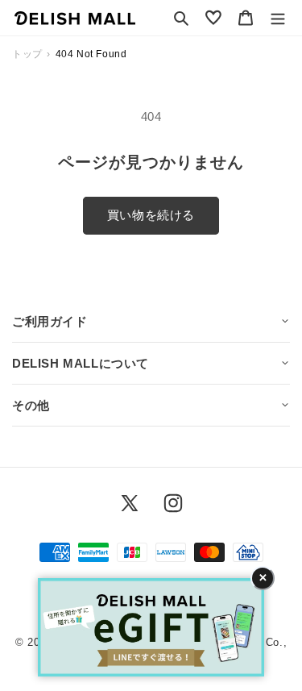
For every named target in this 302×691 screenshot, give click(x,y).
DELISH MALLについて (80, 363)
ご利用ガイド (50, 321)
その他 (31, 405)
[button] (181, 18)
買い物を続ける (151, 215)
